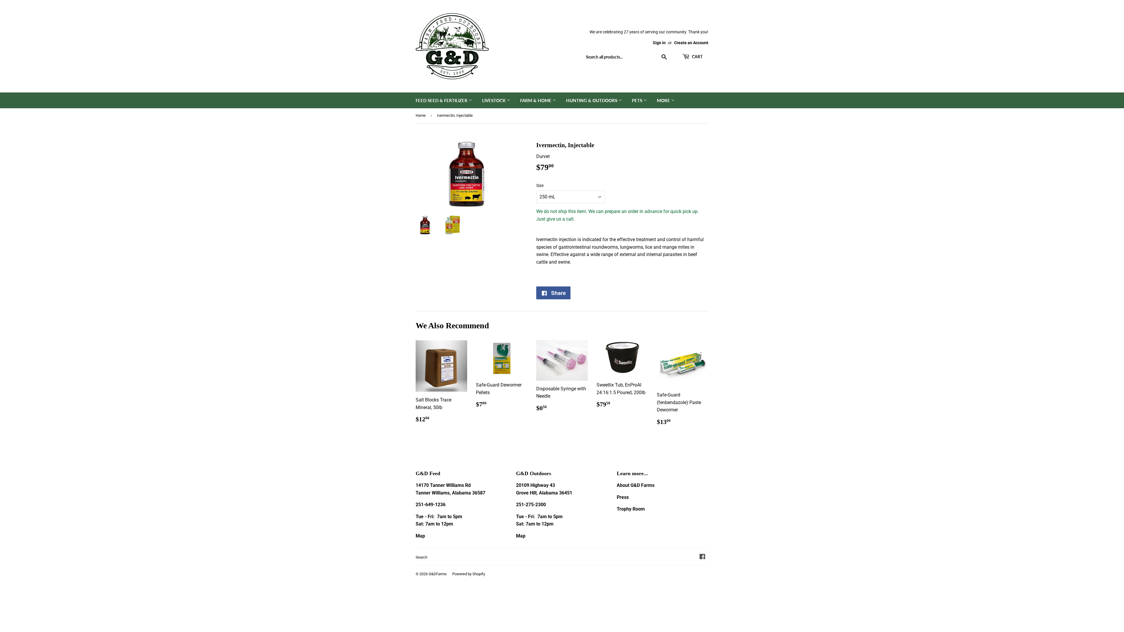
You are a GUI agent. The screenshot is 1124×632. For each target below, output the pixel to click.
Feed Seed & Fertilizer (442, 100)
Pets (637, 100)
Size (540, 185)
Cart (696, 56)
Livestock (494, 100)
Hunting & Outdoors (592, 100)
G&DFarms (438, 574)
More (664, 100)
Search (421, 557)
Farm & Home (536, 100)
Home (421, 115)
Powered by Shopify (468, 574)
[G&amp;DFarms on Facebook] (702, 557)
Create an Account (691, 42)
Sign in (659, 42)
